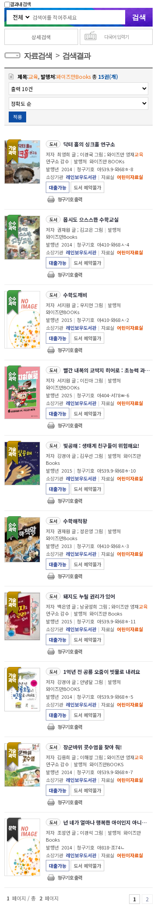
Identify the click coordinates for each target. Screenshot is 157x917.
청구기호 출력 (70, 199)
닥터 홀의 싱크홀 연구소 (89, 144)
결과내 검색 (20, 3)
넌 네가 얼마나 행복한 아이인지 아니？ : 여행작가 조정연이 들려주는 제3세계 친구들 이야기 (107, 822)
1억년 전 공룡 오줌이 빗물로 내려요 (101, 671)
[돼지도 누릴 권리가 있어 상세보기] (21, 616)
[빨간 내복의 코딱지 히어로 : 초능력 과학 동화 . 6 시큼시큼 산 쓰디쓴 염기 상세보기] (21, 393)
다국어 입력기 (116, 36)
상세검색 (41, 37)
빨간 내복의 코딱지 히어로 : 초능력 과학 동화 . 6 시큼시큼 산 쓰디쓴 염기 (107, 370)
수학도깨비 (75, 294)
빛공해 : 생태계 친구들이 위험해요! (101, 445)
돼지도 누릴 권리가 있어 (89, 596)
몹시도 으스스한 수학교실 (91, 219)
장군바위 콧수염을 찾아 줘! (92, 747)
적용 (17, 116)
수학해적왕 (75, 520)
